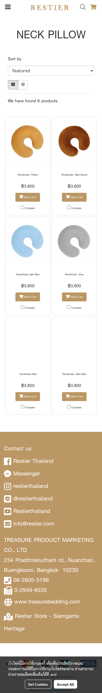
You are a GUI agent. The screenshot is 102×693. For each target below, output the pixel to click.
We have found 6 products (33, 101)
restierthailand (30, 486)
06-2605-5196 (31, 580)
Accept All (65, 684)
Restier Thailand (33, 461)
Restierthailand (31, 511)
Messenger (26, 473)
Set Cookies (38, 684)
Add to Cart (29, 197)
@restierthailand (33, 498)
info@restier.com (33, 523)
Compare (30, 208)
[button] (81, 7)
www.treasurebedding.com (47, 601)
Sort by (17, 59)
